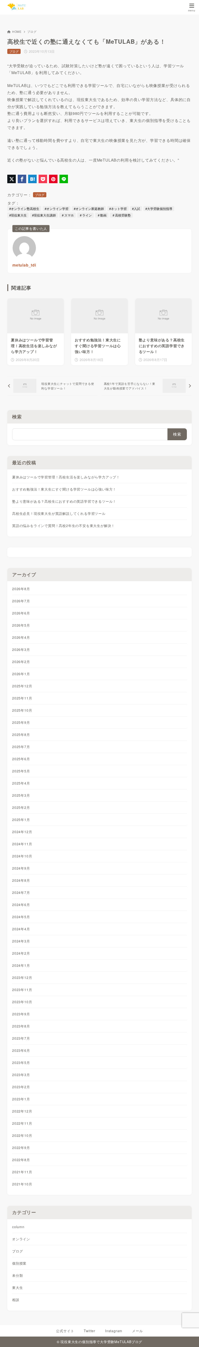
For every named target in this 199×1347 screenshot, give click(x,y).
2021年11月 (22, 1171)
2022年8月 (21, 1159)
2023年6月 (21, 1050)
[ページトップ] (189, 1337)
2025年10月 (22, 710)
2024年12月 (22, 831)
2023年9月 (21, 1013)
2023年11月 (22, 989)
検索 (17, 416)
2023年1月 (21, 1099)
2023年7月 (21, 1038)
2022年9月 (21, 1147)
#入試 (136, 208)
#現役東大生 (18, 215)
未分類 (17, 1275)
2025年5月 (21, 770)
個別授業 (19, 1263)
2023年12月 (22, 977)
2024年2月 (21, 953)
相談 (15, 1299)
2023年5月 (21, 1062)
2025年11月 (22, 698)
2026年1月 (21, 673)
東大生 (17, 1287)
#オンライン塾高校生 (24, 208)
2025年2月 (21, 807)
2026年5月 (21, 625)
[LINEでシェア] (63, 179)
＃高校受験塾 (121, 215)
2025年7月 (21, 746)
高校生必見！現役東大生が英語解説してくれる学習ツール (59, 513)
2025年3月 (21, 795)
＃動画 (102, 215)
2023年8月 (21, 1026)
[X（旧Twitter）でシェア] (11, 179)
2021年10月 (22, 1184)
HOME (17, 31)
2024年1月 (21, 965)
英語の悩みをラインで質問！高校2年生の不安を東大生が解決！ (63, 525)
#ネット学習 (118, 208)
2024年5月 (21, 916)
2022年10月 (22, 1135)
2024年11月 (22, 843)
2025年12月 (22, 685)
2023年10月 (22, 1001)
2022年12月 (22, 1111)
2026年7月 (21, 600)
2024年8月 (21, 880)
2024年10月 (22, 856)
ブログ (31, 31)
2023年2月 (21, 1086)
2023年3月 (21, 1074)
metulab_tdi (24, 265)
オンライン (21, 1238)
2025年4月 (21, 783)
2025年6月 (21, 758)
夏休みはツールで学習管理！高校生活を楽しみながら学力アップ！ (66, 477)
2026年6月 (21, 613)
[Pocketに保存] (43, 179)
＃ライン (85, 215)
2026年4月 (21, 637)
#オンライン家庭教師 (89, 208)
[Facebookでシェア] (22, 179)
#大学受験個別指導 (158, 208)
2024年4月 (21, 928)
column (18, 1226)
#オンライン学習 (56, 208)
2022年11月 (22, 1123)
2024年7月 (21, 892)
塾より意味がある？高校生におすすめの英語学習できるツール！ (64, 501)
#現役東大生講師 (44, 215)
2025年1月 (21, 819)
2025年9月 (21, 722)
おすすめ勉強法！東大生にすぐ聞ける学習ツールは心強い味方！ (64, 489)
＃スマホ (67, 215)
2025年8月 (21, 734)
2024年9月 (21, 868)
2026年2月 (21, 661)
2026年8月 (21, 588)
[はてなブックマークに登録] (32, 179)
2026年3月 (21, 649)
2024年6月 (21, 904)
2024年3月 (21, 941)
